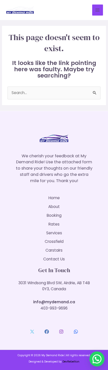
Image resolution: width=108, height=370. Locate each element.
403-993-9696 (54, 308)
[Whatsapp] (76, 331)
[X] (32, 331)
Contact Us (54, 259)
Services (54, 233)
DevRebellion (71, 361)
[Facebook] (46, 331)
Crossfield (54, 241)
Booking (54, 215)
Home (54, 197)
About (54, 206)
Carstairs (54, 250)
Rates (54, 224)
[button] (96, 358)
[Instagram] (61, 331)
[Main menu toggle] (97, 10)
